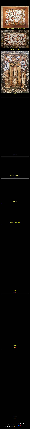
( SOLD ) (15, 154)
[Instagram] (20, 425)
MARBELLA (15, 345)
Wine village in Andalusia (15, 175)
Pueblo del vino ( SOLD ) (15, 49)
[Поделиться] (4, 429)
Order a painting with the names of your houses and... (15, 28)
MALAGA (15, 416)
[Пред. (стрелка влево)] (1, 430)
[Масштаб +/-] (10, 429)
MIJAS (15, 290)
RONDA (15, 93)
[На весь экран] (7, 429)
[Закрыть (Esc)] (1, 429)
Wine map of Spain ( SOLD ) (15, 222)
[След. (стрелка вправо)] (4, 430)
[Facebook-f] (18, 425)
